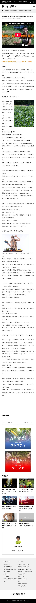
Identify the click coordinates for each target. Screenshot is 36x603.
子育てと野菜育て (22, 586)
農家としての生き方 (17, 18)
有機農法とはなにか (22, 578)
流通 (19, 581)
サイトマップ (7, 571)
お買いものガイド (8, 574)
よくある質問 (7, 576)
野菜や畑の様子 (21, 574)
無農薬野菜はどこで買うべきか (25, 569)
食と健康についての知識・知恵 (25, 571)
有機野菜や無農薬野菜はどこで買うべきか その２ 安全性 (17, 61)
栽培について (10, 18)
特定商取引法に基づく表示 (10, 569)
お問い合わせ (7, 564)
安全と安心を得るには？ (23, 564)
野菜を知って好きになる (23, 566)
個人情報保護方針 (8, 566)
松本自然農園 (9, 6)
